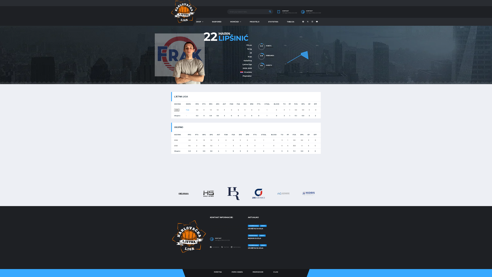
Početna (218, 272)
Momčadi (234, 22)
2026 (176, 110)
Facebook (215, 247)
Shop (198, 22)
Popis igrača (237, 272)
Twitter (226, 247)
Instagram (236, 247)
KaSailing (248, 61)
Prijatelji (254, 22)
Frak (250, 57)
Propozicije (258, 272)
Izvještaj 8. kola (255, 248)
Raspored (216, 22)
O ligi (275, 272)
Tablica (290, 22)
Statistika (273, 22)
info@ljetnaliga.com (289, 13)
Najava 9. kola (254, 238)
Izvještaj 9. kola (255, 229)
